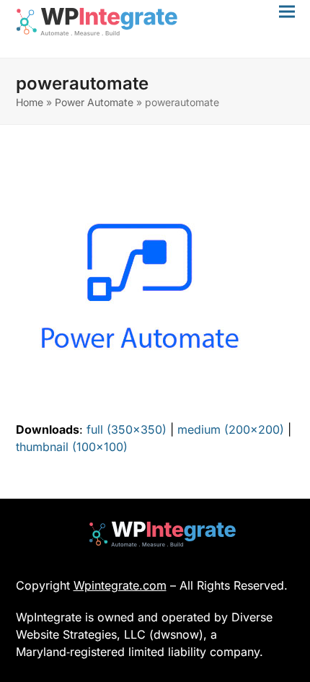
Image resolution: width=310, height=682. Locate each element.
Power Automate (94, 102)
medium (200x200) (230, 429)
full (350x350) (127, 429)
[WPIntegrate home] (155, 534)
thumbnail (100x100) (72, 447)
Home (29, 102)
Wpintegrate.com (120, 585)
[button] (287, 11)
